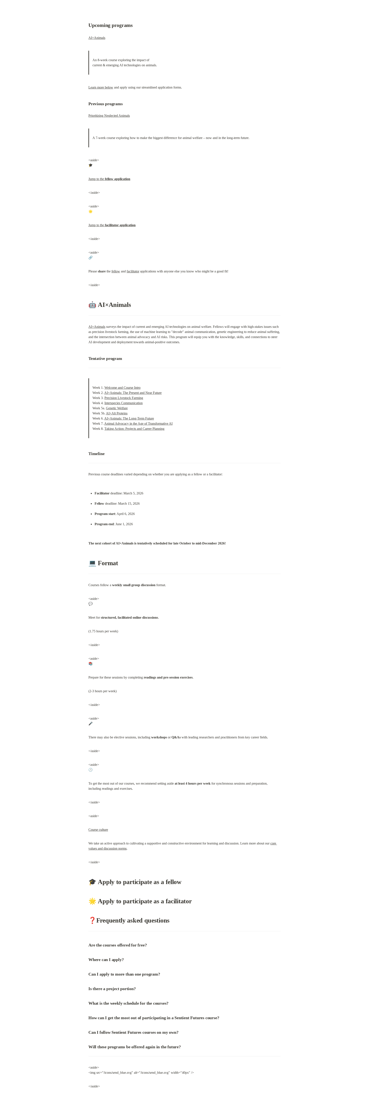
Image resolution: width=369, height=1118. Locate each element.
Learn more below (100, 87)
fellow (115, 271)
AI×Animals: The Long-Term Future (129, 418)
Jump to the (109, 179)
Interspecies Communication (123, 403)
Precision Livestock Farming (123, 398)
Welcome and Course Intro (122, 387)
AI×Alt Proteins (116, 413)
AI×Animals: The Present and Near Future (133, 393)
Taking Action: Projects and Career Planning (134, 428)
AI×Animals (96, 38)
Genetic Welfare (117, 408)
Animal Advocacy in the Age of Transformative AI (138, 423)
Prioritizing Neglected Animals (109, 115)
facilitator (133, 271)
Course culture (98, 829)
